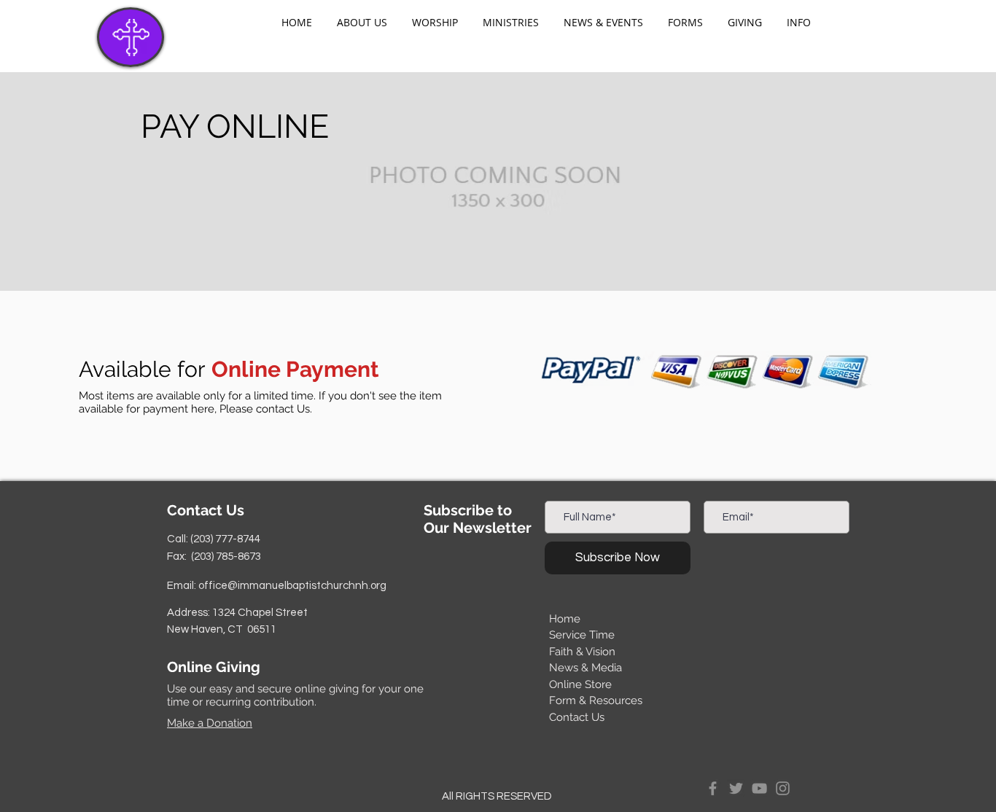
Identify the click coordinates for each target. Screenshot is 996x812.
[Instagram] (783, 788)
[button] (362, 22)
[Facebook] (713, 788)
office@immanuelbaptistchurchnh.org (292, 585)
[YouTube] (759, 788)
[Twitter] (736, 788)
